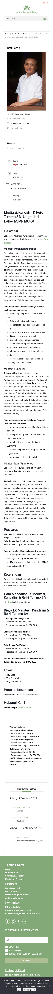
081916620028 (24, 707)
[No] (49, 985)
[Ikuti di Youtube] (24, 921)
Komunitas (12, 903)
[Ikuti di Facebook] (7, 921)
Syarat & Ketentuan (14, 875)
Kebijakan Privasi (13, 879)
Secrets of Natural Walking (25, 953)
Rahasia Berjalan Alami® (17, 894)
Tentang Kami (14, 865)
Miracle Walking (13, 907)
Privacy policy (29, 990)
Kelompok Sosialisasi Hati (18, 910)
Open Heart (15, 946)
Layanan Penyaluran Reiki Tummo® (22, 913)
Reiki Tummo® (12, 891)
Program (11, 884)
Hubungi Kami (12, 872)
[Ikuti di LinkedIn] (19, 921)
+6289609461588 (17, 119)
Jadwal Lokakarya (14, 898)
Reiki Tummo (15, 950)
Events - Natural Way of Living (21, 34)
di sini (10, 602)
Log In (45, 3)
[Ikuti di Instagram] (13, 921)
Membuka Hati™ (13, 888)
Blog (7, 869)
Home (7, 34)
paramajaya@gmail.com (19, 123)
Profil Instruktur (16, 128)
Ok (19, 990)
